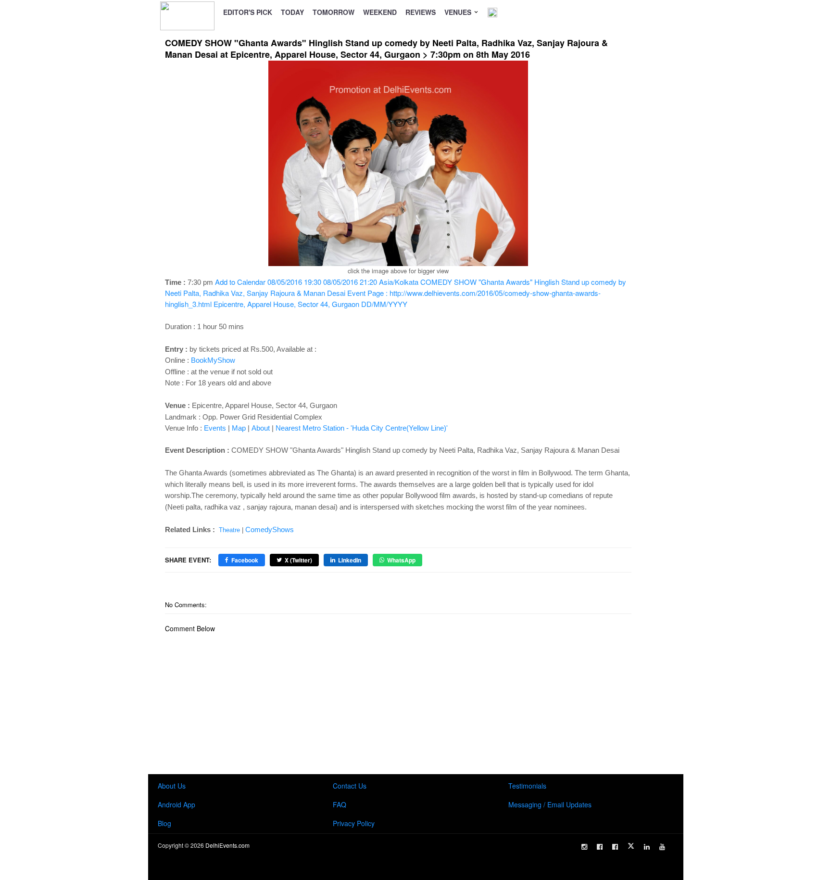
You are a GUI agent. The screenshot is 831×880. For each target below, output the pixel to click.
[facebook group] (615, 846)
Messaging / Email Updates (550, 804)
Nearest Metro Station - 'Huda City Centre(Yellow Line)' (362, 428)
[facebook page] (600, 846)
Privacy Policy (354, 823)
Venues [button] (458, 12)
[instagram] (584, 846)
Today (292, 12)
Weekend (380, 12)
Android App (176, 804)
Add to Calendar (395, 293)
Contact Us (349, 786)
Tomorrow (333, 12)
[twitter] (631, 845)
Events (215, 428)
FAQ (339, 804)
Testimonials (527, 786)
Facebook (244, 560)
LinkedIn (349, 560)
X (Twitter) (298, 560)
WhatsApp (401, 560)
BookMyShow (213, 360)
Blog (164, 823)
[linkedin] (647, 846)
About (261, 428)
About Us (172, 786)
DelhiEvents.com (227, 845)
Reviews (420, 12)
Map (239, 428)
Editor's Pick (247, 12)
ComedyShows (269, 529)
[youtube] (662, 846)
